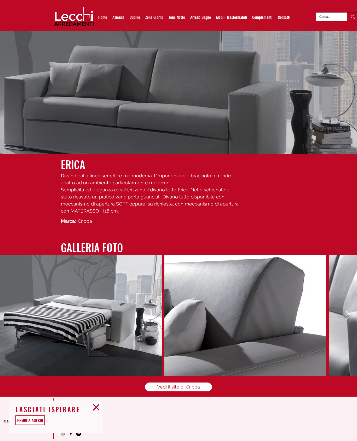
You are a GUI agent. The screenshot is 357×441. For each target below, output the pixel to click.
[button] (96, 407)
